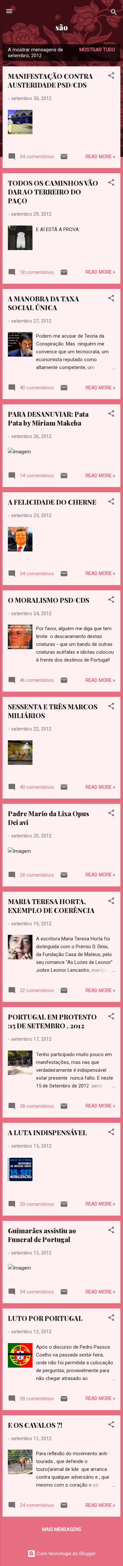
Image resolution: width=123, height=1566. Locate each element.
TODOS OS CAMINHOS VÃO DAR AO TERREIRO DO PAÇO (53, 191)
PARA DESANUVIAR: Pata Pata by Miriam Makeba (48, 418)
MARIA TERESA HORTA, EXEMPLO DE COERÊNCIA (51, 906)
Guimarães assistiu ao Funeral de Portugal (42, 1235)
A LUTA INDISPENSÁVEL (47, 1132)
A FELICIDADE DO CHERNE (52, 501)
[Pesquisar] (114, 13)
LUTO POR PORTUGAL (45, 1318)
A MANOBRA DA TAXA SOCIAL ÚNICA (43, 303)
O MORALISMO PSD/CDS (48, 600)
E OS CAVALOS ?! (35, 1425)
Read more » (100, 157)
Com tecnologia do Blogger (65, 1554)
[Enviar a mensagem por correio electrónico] (64, 159)
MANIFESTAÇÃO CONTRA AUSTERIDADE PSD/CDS (50, 80)
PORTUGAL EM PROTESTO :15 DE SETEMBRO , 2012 (52, 1021)
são (61, 27)
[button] (111, 77)
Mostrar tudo (97, 50)
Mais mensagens (61, 1529)
